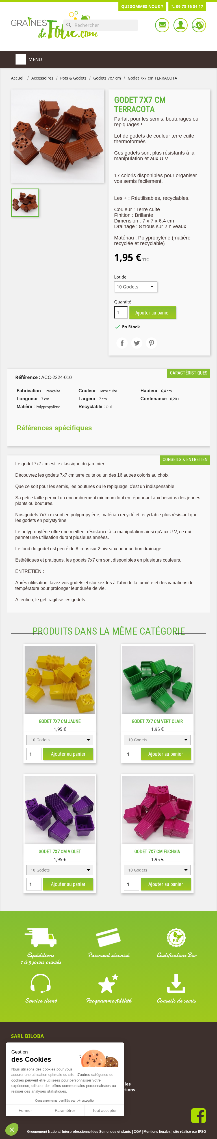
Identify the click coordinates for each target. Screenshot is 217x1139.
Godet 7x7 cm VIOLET (60, 851)
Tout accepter (104, 1110)
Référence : (27, 377)
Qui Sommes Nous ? (142, 6)
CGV (137, 1132)
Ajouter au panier (152, 313)
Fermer (25, 1110)
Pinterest (151, 343)
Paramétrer (65, 1110)
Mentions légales (157, 1132)
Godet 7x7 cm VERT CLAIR (157, 721)
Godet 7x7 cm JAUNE (60, 721)
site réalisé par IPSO (189, 1132)
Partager (122, 343)
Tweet (136, 343)
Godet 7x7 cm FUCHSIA (157, 851)
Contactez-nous (162, 25)
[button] (12, 1129)
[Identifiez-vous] (180, 25)
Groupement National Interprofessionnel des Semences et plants (79, 1132)
